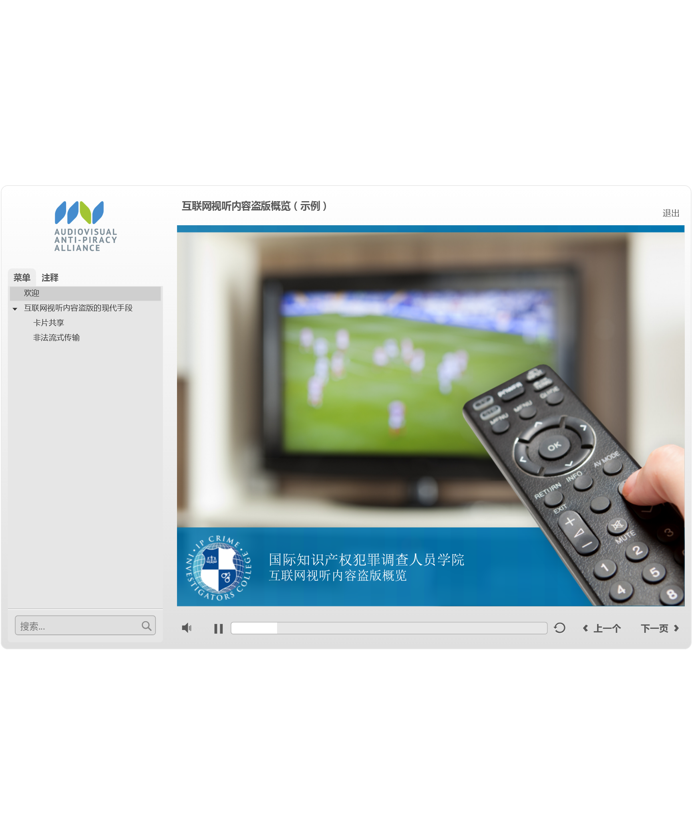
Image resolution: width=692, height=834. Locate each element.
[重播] (559, 630)
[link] (670, 212)
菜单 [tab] (22, 277)
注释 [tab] (50, 277)
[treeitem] (85, 294)
